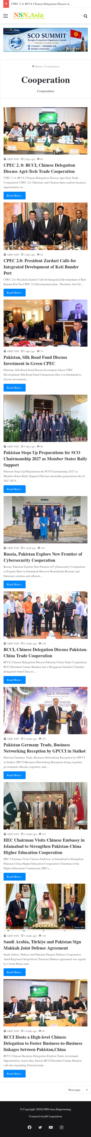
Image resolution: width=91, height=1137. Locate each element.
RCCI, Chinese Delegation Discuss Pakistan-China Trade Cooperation (45, 652)
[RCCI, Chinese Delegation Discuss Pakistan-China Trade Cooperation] (45, 615)
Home (38, 66)
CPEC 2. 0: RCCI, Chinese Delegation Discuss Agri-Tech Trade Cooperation (39, 168)
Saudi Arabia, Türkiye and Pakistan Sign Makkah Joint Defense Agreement (42, 944)
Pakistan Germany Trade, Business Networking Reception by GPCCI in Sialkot (45, 747)
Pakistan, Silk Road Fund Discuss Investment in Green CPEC (35, 360)
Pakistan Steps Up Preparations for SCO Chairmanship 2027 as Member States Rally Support (45, 458)
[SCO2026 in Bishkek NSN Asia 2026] (45, 39)
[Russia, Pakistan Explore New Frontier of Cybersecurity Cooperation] (45, 519)
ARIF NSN (13, 159)
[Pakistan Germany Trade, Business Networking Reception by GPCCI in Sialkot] (45, 710)
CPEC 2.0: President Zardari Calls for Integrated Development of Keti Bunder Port (41, 266)
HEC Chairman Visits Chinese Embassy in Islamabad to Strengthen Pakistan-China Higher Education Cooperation (44, 846)
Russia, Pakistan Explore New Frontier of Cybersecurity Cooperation (43, 557)
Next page (74, 1090)
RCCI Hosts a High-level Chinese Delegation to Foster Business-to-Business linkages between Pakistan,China (43, 1043)
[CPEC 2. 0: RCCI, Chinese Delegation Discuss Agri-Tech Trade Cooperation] (45, 131)
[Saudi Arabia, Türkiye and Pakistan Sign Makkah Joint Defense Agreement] (45, 907)
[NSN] (28, 15)
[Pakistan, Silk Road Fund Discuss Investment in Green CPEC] (45, 323)
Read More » (14, 195)
